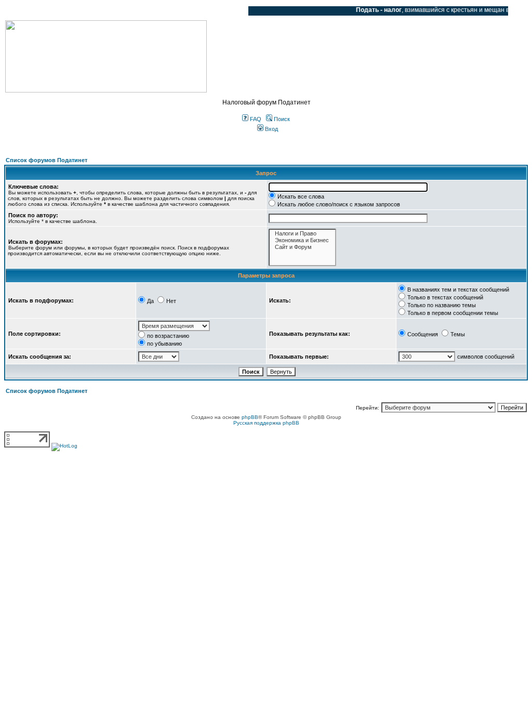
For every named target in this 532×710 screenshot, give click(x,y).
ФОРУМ (28, 11)
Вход (270, 129)
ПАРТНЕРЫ (152, 11)
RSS (232, 11)
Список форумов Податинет (46, 160)
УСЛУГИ (111, 11)
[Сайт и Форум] (302, 247)
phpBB (250, 417)
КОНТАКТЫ (197, 11)
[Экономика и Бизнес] (302, 240)
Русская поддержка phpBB (266, 423)
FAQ (254, 119)
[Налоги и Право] (302, 233)
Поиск (281, 119)
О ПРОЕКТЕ (70, 11)
